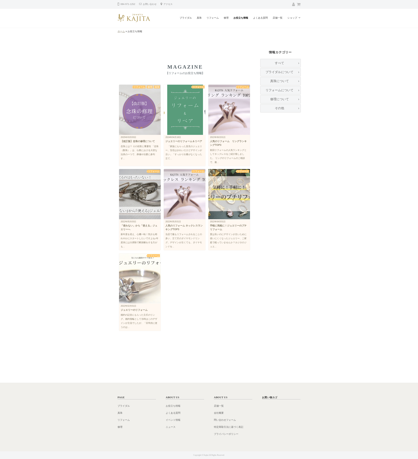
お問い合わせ (150, 4)
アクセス (168, 4)
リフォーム (213, 17)
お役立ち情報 (240, 17)
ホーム (121, 31)
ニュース (171, 426)
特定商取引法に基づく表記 (228, 426)
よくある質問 (260, 17)
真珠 (199, 17)
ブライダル (186, 17)
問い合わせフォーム (225, 419)
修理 (226, 17)
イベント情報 (173, 419)
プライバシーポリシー (226, 434)
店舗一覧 (277, 17)
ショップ (292, 17)
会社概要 (219, 412)
